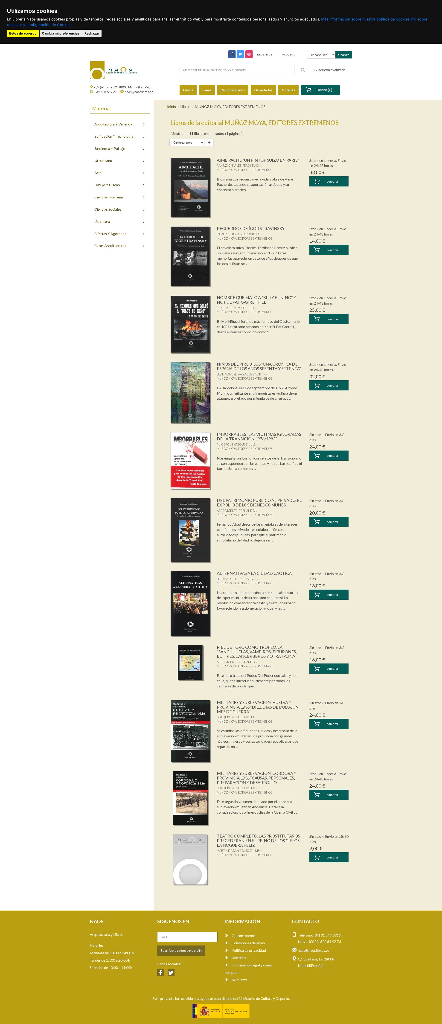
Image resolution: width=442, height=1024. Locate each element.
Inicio (171, 106)
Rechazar (91, 33)
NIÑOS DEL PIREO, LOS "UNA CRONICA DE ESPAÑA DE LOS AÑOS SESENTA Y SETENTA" (259, 366)
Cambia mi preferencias (60, 33)
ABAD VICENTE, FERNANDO (236, 510)
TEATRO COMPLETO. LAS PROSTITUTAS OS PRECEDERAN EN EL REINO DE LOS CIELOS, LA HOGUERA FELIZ (258, 840)
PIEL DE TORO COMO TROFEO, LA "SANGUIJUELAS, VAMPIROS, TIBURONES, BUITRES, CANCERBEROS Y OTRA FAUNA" (257, 652)
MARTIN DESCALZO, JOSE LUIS (238, 850)
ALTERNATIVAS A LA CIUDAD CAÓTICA (254, 573)
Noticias (288, 90)
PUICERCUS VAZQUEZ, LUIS (236, 308)
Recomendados (233, 90)
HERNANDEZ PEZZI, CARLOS (236, 579)
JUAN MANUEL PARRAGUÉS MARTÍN (241, 374)
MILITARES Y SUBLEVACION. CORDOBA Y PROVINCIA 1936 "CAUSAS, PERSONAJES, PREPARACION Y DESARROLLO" (256, 778)
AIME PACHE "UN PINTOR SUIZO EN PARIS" (258, 160)
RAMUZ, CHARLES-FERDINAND (238, 165)
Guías (206, 90)
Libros (188, 90)
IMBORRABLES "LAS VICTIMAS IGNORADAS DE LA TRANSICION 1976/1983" (259, 436)
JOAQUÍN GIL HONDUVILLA (236, 717)
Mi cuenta (239, 979)
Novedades (263, 90)
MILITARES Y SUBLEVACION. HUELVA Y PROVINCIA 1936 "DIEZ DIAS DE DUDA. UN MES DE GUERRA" (258, 707)
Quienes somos (244, 935)
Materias (239, 957)
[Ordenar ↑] (209, 142)
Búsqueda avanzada (330, 69)
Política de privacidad (249, 950)
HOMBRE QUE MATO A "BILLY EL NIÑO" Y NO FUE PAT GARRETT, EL (256, 300)
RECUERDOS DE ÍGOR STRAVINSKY (251, 228)
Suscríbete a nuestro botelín (181, 950)
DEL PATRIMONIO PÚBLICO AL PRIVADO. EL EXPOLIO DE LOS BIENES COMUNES (259, 502)
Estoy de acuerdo (23, 33)
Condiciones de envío (248, 943)
